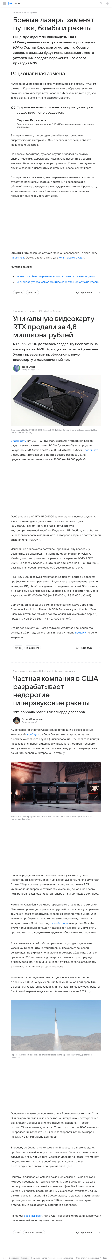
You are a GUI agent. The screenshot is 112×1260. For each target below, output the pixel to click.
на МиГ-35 (17, 257)
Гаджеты (57, 311)
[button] (56, 400)
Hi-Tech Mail (43, 311)
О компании (14, 1258)
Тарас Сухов (28, 367)
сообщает (91, 450)
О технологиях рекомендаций (88, 1258)
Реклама (25, 1258)
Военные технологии (65, 671)
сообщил (33, 734)
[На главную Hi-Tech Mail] (17, 3)
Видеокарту (18, 440)
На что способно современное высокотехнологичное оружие (55, 276)
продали (80, 632)
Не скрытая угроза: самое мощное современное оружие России (57, 281)
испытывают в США (71, 257)
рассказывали (33, 1215)
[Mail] (10, 3)
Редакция (35, 1258)
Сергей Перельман (32, 719)
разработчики (59, 923)
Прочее (33, 12)
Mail (4, 1258)
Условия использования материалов (57, 1258)
